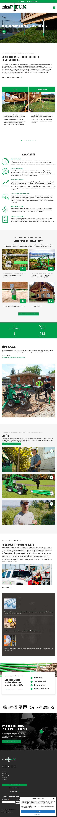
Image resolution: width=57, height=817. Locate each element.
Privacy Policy (37, 814)
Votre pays (19, 799)
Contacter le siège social (7, 812)
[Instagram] (15, 766)
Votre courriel (6, 799)
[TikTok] (12, 766)
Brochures (4, 777)
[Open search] (50, 8)
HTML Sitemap (4, 810)
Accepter (38, 811)
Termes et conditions (6, 811)
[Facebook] (6, 766)
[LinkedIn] (3, 766)
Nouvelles (4, 779)
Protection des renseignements (8, 809)
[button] (54, 798)
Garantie (4, 771)
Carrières (4, 773)
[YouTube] (9, 766)
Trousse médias (5, 775)
